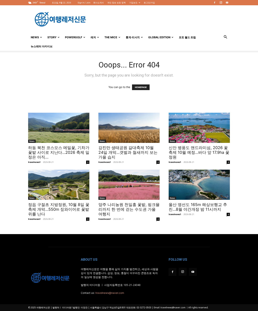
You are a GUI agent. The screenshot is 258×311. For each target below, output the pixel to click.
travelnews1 (34, 162)
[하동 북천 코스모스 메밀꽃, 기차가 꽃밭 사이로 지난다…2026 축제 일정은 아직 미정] (58, 128)
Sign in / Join (84, 2)
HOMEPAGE (141, 87)
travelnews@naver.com (109, 292)
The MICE (110, 37)
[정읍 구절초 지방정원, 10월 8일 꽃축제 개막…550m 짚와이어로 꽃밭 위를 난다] (58, 185)
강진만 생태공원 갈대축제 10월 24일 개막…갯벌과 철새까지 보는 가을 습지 (128, 152)
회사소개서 (98, 2)
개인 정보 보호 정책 (116, 2)
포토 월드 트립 (187, 37)
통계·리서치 (133, 37)
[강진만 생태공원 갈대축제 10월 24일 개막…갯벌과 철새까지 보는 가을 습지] (129, 128)
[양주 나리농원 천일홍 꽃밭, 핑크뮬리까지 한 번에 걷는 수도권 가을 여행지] (129, 185)
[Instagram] (221, 2)
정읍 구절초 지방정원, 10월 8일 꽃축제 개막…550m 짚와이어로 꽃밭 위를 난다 (58, 209)
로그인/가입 (149, 2)
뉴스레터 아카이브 (42, 46)
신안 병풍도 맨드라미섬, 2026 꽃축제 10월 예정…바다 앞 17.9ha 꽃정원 (199, 152)
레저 (93, 37)
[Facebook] (214, 2)
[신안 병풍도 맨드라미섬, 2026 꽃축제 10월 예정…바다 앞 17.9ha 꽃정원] (199, 128)
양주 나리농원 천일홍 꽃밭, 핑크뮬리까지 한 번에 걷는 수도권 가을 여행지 (129, 209)
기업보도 (133, 2)
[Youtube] (227, 2)
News (35, 37)
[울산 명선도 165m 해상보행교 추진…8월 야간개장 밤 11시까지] (199, 185)
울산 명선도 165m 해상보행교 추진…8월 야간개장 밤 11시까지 (198, 207)
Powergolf (73, 37)
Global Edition (159, 37)
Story (51, 37)
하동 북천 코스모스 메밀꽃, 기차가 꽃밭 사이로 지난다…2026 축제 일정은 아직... (58, 152)
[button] (225, 37)
